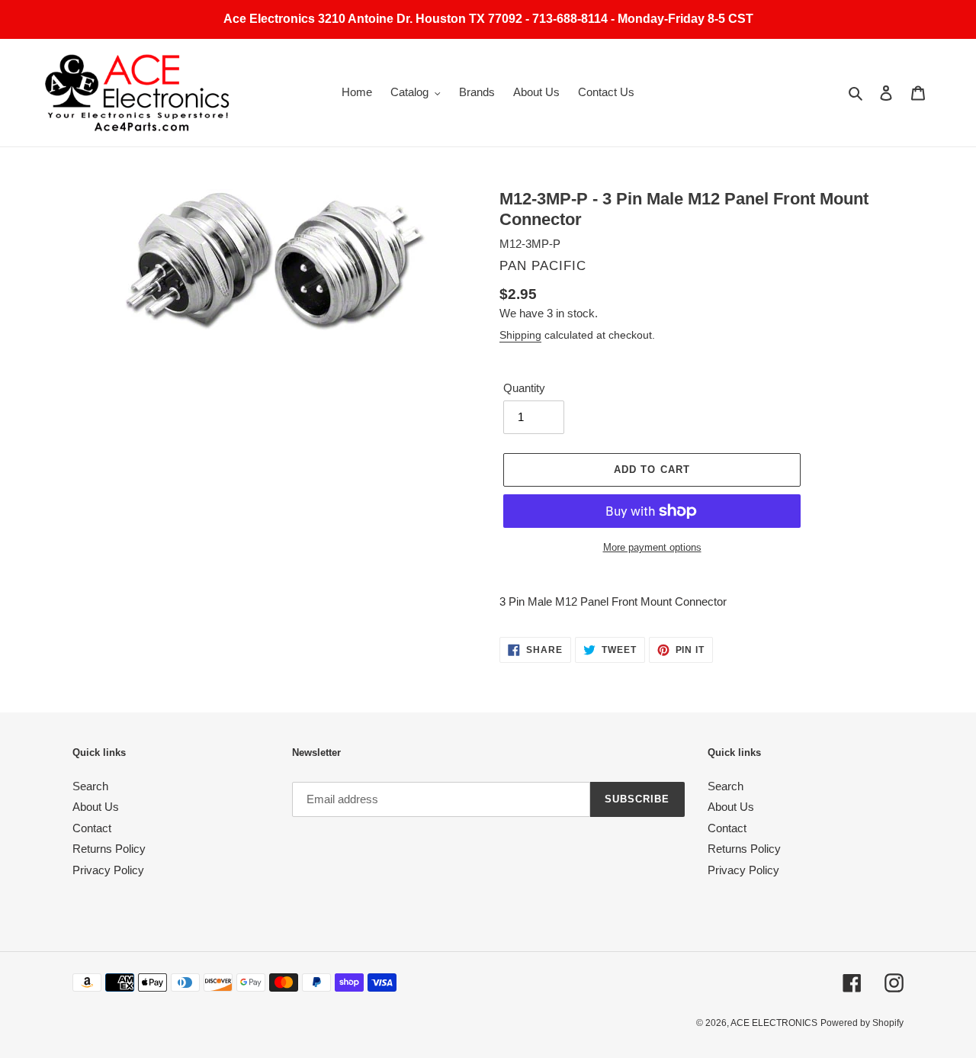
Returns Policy (109, 848)
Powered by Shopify (862, 1023)
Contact (91, 828)
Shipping (520, 335)
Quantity (524, 387)
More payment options (652, 547)
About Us (95, 806)
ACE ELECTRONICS (773, 1023)
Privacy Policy (108, 869)
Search (90, 786)
